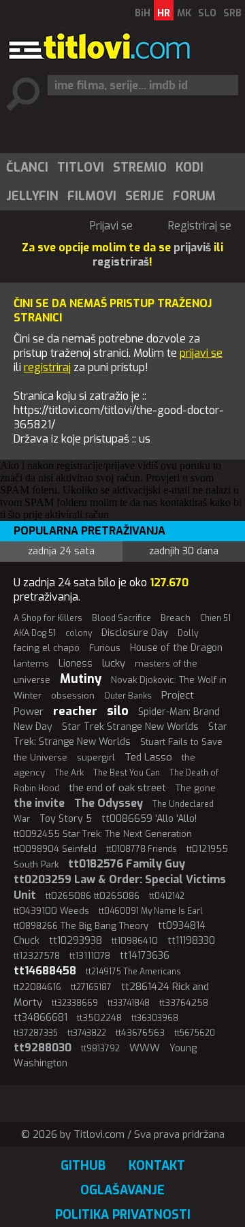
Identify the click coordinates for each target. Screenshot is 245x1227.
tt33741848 (129, 1003)
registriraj (47, 367)
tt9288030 (42, 1047)
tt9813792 (100, 1048)
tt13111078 (89, 955)
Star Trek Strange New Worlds (130, 726)
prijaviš (192, 247)
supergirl (96, 757)
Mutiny (80, 679)
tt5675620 (194, 1032)
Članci (27, 167)
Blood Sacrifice (121, 618)
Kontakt (157, 1166)
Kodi (189, 167)
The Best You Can (126, 772)
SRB (232, 13)
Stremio (140, 167)
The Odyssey (108, 803)
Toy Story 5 (65, 818)
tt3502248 (99, 1017)
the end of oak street (117, 788)
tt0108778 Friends (141, 849)
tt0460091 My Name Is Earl (151, 911)
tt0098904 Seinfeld (55, 849)
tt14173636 (144, 955)
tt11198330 (191, 940)
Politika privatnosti (123, 1215)
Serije (144, 196)
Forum (194, 196)
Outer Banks (128, 695)
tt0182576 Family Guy (126, 864)
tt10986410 (135, 940)
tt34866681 (40, 1017)
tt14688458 (45, 970)
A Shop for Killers (48, 618)
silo (118, 711)
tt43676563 (140, 1032)
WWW (144, 1048)
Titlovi (80, 167)
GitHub (83, 1166)
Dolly (188, 633)
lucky (113, 663)
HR (163, 13)
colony (78, 633)
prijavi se (201, 353)
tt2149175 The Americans (133, 971)
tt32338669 (75, 1003)
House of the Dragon (176, 647)
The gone (196, 788)
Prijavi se (111, 226)
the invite (39, 803)
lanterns (31, 663)
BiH (142, 13)
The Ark (69, 772)
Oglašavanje (122, 1190)
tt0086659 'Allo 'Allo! (149, 818)
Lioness (76, 663)
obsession (73, 695)
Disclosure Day (134, 632)
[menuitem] (26, 167)
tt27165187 (91, 987)
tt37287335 (36, 1032)
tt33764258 (183, 1002)
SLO (207, 13)
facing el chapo (47, 648)
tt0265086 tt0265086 (93, 896)
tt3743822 (86, 1032)
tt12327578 (37, 955)
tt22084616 (37, 987)
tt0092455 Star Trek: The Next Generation (103, 834)
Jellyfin (32, 196)
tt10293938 (75, 940)
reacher (75, 711)
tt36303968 (154, 1018)
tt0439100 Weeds (51, 911)
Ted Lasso (148, 757)
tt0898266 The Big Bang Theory (81, 925)
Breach (176, 618)
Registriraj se (199, 226)
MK (184, 13)
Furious (104, 648)
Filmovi (91, 196)
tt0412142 (166, 896)
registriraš (121, 262)
